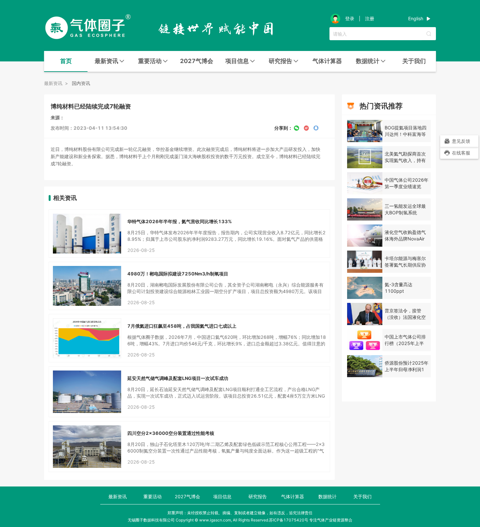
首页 (66, 61)
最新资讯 (117, 496)
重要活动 (152, 496)
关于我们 (414, 61)
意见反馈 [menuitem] (461, 141)
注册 (369, 18)
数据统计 (327, 496)
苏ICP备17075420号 (288, 520)
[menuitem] (66, 61)
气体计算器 (327, 61)
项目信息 (222, 496)
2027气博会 (196, 61)
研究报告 (257, 496)
